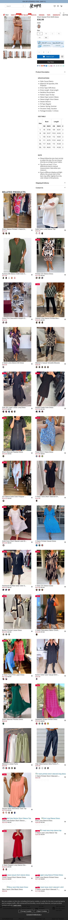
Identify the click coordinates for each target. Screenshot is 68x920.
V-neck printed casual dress (45, 541)
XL (59, 33)
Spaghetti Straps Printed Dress (46, 719)
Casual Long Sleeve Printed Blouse (47, 318)
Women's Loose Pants (10, 764)
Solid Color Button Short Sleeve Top (14, 853)
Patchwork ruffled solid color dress (14, 585)
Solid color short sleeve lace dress (14, 541)
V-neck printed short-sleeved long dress (47, 808)
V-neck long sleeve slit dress (13, 363)
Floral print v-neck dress (44, 452)
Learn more (17, 905)
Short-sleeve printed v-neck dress (14, 229)
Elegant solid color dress (44, 407)
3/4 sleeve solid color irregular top (14, 496)
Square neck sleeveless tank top (14, 808)
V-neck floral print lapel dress (13, 675)
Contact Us (39, 188)
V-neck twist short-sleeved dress (47, 496)
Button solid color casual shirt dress (47, 675)
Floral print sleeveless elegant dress (14, 318)
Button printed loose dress (12, 630)
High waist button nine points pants (47, 764)
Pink (39, 26)
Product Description (42, 72)
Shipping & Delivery (42, 183)
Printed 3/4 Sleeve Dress (44, 273)
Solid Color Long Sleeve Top (45, 229)
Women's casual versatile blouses (47, 363)
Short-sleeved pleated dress (12, 452)
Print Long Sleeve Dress (43, 820)
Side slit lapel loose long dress (14, 407)
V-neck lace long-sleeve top (46, 865)
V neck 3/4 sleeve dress (44, 585)
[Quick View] (31, 230)
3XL (46, 37)
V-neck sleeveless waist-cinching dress (47, 630)
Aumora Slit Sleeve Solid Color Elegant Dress (14, 273)
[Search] (23, 6)
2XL (40, 37)
